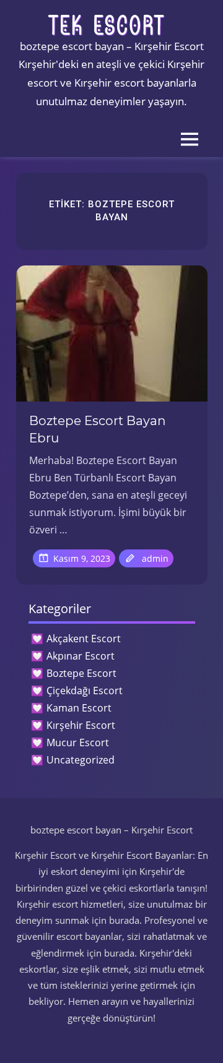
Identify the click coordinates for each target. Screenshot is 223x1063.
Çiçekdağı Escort (84, 690)
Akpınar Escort (80, 656)
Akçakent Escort (83, 638)
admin (155, 558)
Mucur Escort (77, 742)
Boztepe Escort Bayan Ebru (97, 429)
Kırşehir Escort (80, 725)
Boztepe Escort (81, 673)
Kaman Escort (79, 708)
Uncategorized (80, 760)
